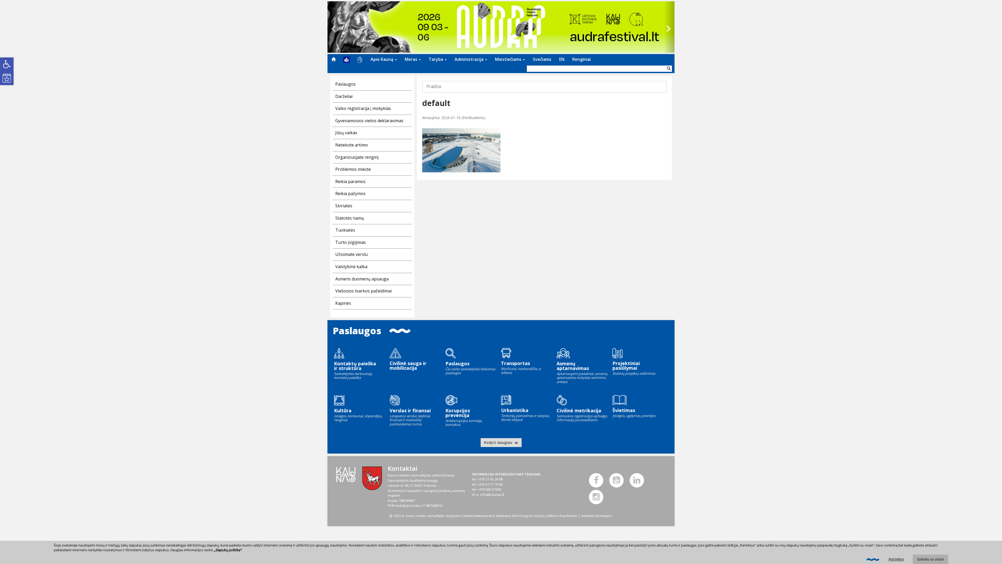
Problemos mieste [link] (353, 169)
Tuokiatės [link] (345, 230)
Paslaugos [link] (345, 84)
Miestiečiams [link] (508, 59)
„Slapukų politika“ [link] (227, 550)
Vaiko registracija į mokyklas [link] (363, 108)
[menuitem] (333, 59)
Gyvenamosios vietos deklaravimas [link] (369, 121)
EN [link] (561, 59)
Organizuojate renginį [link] (357, 157)
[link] (7, 64)
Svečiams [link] (542, 59)
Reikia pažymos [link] (350, 193)
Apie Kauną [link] (382, 59)
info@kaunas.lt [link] (492, 494)
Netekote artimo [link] (351, 145)
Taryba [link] (436, 59)
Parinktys (896, 559)
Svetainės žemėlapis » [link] (597, 516)
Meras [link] (411, 59)
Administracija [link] (470, 59)
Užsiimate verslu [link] (351, 254)
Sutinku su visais (930, 559)
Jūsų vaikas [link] (346, 133)
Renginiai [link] (581, 59)
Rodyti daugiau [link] (498, 442)
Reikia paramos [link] (350, 181)
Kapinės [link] (343, 303)
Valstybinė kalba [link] (351, 266)
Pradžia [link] (433, 86)
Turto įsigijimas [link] (350, 242)
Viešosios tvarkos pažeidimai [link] (363, 291)
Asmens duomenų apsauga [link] (362, 279)
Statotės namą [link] (349, 218)
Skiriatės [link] (343, 206)
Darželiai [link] (344, 96)
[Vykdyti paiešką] (669, 69)
